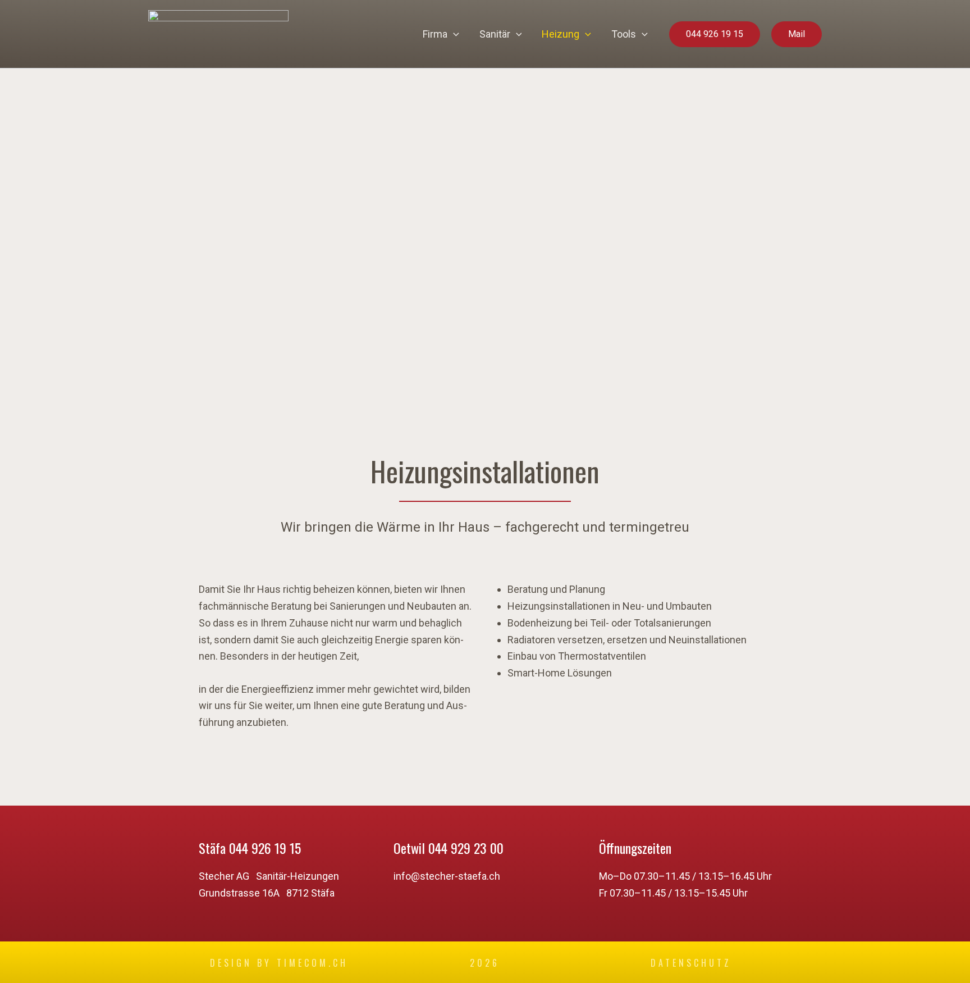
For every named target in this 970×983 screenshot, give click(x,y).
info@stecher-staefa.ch (447, 876)
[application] (453, 34)
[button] (714, 34)
